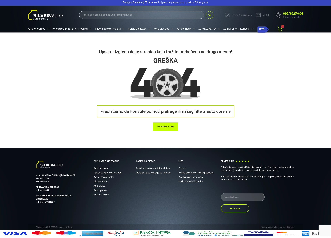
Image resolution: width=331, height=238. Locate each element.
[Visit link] (288, 15)
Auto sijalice (161, 28)
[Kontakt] (258, 15)
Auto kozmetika (207, 28)
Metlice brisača (137, 28)
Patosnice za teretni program (70, 28)
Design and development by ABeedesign (278, 227)
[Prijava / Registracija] (227, 15)
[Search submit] (209, 15)
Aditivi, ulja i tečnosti (236, 28)
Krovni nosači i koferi (108, 28)
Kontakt (266, 15)
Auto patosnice (36, 28)
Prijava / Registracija (242, 15)
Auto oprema (184, 28)
